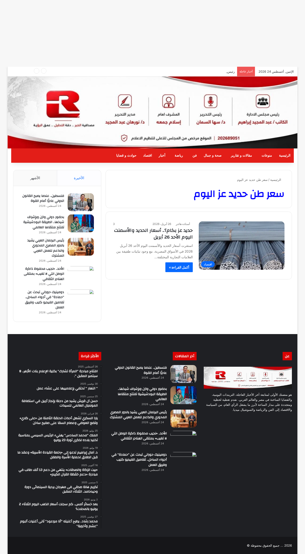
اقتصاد (147, 155)
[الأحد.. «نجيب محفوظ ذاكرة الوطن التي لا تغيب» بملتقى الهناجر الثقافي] (81, 275)
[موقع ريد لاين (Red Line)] (152, 112)
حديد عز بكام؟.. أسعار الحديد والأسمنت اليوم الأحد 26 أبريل (153, 233)
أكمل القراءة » (179, 267)
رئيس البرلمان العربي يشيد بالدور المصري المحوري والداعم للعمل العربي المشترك (45, 248)
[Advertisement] (162, 33)
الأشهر (35, 178)
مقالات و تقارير (241, 155)
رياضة (179, 155)
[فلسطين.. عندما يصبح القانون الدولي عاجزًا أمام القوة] (81, 202)
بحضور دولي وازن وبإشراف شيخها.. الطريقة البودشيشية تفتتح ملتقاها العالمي (43, 222)
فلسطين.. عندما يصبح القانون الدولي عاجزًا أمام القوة (43, 198)
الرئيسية (284, 155)
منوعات (267, 155)
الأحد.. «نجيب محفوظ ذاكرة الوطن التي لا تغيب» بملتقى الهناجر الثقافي (44, 274)
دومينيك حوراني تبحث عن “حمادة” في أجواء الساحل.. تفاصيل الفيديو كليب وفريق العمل (44, 300)
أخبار (162, 155)
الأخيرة (79, 178)
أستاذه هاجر (183, 224)
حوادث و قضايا (126, 155)
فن (195, 155)
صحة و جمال (213, 155)
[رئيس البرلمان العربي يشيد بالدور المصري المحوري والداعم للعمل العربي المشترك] (81, 247)
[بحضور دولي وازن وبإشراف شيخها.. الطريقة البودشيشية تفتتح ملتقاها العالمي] (81, 223)
